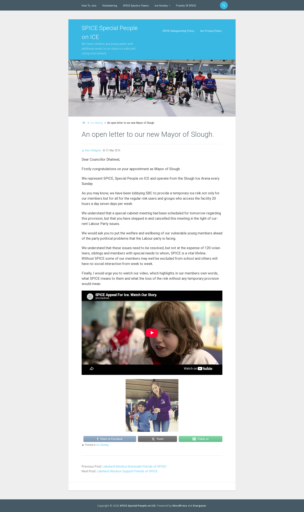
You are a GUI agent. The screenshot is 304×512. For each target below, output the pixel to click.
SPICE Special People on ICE (138, 505)
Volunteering (109, 5)
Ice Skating (102, 445)
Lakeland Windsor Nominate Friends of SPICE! (135, 466)
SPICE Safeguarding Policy (178, 30)
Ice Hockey (161, 5)
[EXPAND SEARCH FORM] (224, 5)
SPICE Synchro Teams (136, 5)
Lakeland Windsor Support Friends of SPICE (127, 471)
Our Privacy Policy (210, 30)
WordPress (179, 505)
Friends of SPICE (186, 5)
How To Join (89, 5)
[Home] (84, 123)
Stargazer (199, 505)
